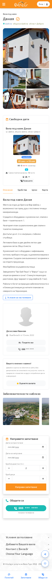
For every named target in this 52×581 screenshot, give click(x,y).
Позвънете (28, 181)
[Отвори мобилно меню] (3, 4)
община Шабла (20, 24)
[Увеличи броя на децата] (43, 478)
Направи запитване (26, 486)
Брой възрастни (15, 464)
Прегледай (15, 419)
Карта (45, 190)
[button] (45, 412)
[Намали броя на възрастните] (9, 468)
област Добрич (36, 24)
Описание (8, 190)
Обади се (42, 577)
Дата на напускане (14, 453)
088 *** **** (27, 349)
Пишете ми (27, 342)
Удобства (22, 190)
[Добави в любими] (45, 563)
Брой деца (10, 474)
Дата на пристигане (14, 443)
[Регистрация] (47, 4)
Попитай (9, 577)
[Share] (45, 554)
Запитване (26, 577)
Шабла (8, 24)
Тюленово (16, 413)
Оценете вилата (27, 383)
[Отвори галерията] (26, 68)
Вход (41, 4)
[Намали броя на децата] (9, 478)
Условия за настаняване (19, 297)
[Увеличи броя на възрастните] (43, 468)
